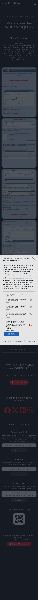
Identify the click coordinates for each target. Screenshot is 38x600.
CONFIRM (11, 334)
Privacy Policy (30, 341)
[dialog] (19, 300)
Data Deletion (7, 341)
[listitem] (19, 295)
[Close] (34, 259)
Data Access (19, 341)
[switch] (30, 300)
